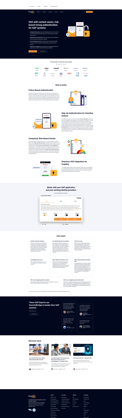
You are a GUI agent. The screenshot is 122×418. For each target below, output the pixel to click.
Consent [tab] (46, 201)
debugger (66, 285)
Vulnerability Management (65, 399)
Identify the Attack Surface (65, 406)
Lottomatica (85, 404)
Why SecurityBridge (75, 399)
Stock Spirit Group (86, 399)
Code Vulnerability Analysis (54, 402)
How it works (32, 6)
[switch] (55, 215)
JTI (84, 408)
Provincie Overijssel (86, 402)
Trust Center (74, 402)
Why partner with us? (76, 406)
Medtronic (85, 406)
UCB (84, 415)
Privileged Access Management (55, 410)
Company (61, 11)
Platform (38, 11)
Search (84, 12)
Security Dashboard (53, 404)
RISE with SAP (64, 408)
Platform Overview (53, 397)
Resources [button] (50, 11)
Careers (74, 404)
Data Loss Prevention (54, 415)
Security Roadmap (53, 406)
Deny (61, 219)
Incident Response (64, 404)
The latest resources (54, 6)
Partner (56, 11)
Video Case (77, 75)
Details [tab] (61, 201)
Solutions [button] (44, 11)
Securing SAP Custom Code (66, 402)
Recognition (45, 6)
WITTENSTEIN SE (86, 410)
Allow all (74, 219)
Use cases (38, 6)
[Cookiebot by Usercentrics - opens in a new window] (77, 198)
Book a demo (89, 11)
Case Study (37, 70)
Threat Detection (64, 397)
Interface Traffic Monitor (54, 408)
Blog (73, 397)
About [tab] (75, 201)
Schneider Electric (86, 397)
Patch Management (53, 399)
